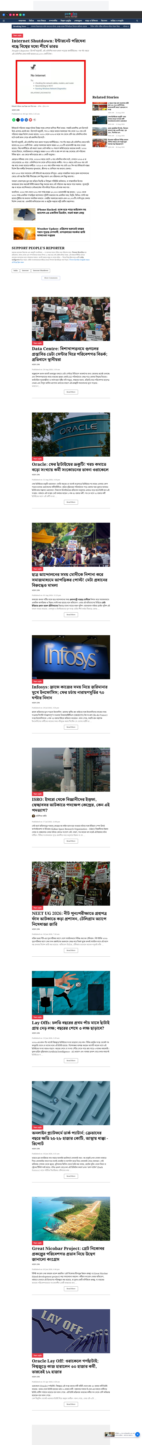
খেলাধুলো (78, 20)
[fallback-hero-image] (99, 106)
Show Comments (50, 278)
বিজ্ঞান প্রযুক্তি (66, 20)
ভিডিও (31, 20)
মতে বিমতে (41, 20)
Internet (25, 270)
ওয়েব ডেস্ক (15, 110)
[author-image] (33, 816)
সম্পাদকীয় (53, 20)
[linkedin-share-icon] (26, 121)
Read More (71, 392)
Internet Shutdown (40, 270)
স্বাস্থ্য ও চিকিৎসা (91, 20)
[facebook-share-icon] (22, 121)
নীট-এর (44, 938)
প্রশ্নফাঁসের (57, 941)
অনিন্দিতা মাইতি (41, 816)
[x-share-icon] (18, 121)
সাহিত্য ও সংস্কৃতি (117, 20)
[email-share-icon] (30, 121)
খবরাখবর (22, 20)
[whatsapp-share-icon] (13, 121)
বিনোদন (104, 20)
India (16, 270)
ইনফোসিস (57, 712)
